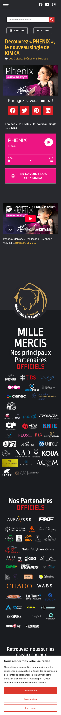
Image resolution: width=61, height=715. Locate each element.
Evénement (30, 58)
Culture (18, 58)
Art (11, 58)
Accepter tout (30, 690)
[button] (5, 4)
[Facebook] (40, 4)
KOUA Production (25, 243)
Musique (43, 58)
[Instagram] (54, 4)
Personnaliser (30, 699)
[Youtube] (47, 4)
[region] (30, 685)
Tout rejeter (30, 708)
